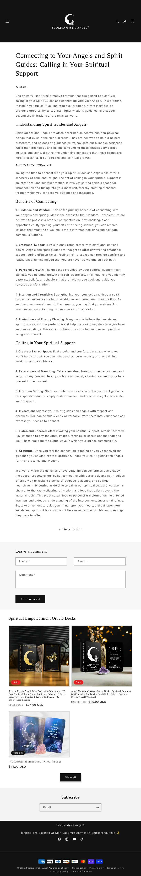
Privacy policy (96, 868)
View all (70, 777)
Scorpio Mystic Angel (37, 868)
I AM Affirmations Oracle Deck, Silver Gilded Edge (35, 761)
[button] (7, 21)
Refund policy (79, 868)
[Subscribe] (97, 807)
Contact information (82, 871)
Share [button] (22, 86)
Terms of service (115, 868)
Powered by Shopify (58, 868)
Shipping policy (60, 871)
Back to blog (72, 529)
